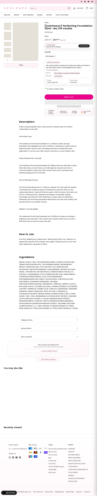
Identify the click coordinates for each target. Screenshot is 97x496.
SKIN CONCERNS (28, 15)
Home (46, 22)
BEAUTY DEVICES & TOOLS (76, 463)
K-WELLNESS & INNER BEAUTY (78, 469)
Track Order (52, 463)
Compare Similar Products (49, 351)
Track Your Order (62, 15)
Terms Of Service (38, 492)
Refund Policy (26, 328)
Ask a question (26, 337)
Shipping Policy (26, 320)
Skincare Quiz (52, 452)
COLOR (48, 52)
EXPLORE (49, 15)
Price (46, 36)
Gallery (21, 65)
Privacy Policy (49, 492)
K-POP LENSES (73, 472)
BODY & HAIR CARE (74, 460)
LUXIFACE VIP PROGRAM (76, 478)
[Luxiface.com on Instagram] (10, 457)
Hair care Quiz (52, 455)
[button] (69, 102)
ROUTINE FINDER (74, 455)
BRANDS (40, 15)
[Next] (7, 59)
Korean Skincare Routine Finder (57, 449)
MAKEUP (16, 15)
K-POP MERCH (73, 466)
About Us (79, 492)
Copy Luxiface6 (84, 46)
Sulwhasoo (49, 32)
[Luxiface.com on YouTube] (17, 457)
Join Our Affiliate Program (56, 466)
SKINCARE (7, 15)
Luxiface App (52, 460)
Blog (49, 458)
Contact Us (87, 492)
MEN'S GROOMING (74, 458)
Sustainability (52, 469)
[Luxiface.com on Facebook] (13, 457)
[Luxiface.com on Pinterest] (20, 457)
